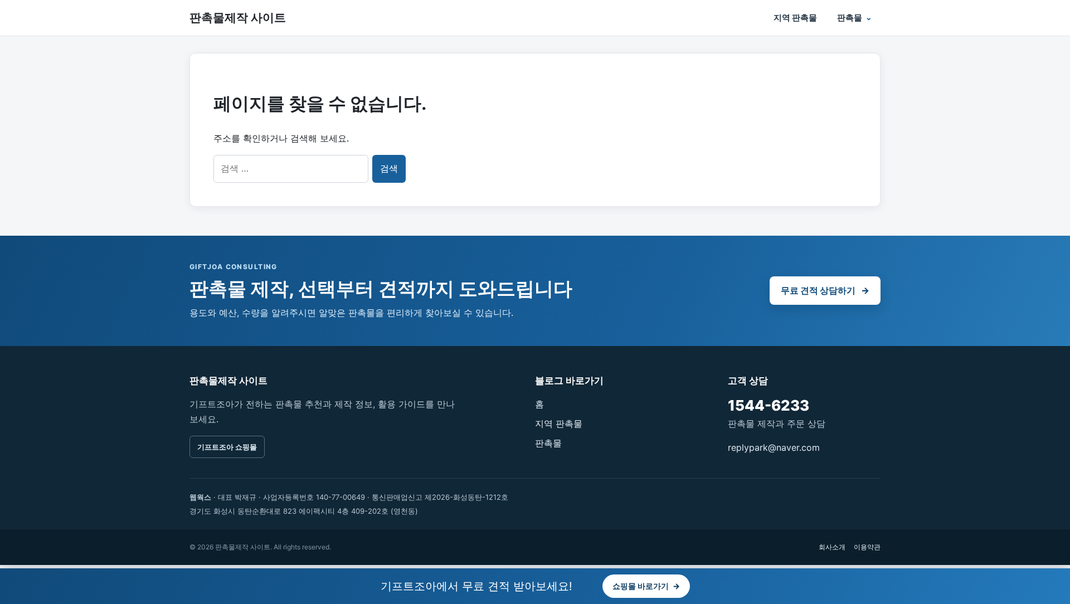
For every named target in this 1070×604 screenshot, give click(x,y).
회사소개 (832, 547)
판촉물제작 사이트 (237, 18)
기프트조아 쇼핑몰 (227, 446)
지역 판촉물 (795, 17)
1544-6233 (768, 405)
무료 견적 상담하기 (825, 290)
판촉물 (849, 17)
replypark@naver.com (774, 447)
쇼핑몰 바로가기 (646, 586)
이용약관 (867, 547)
